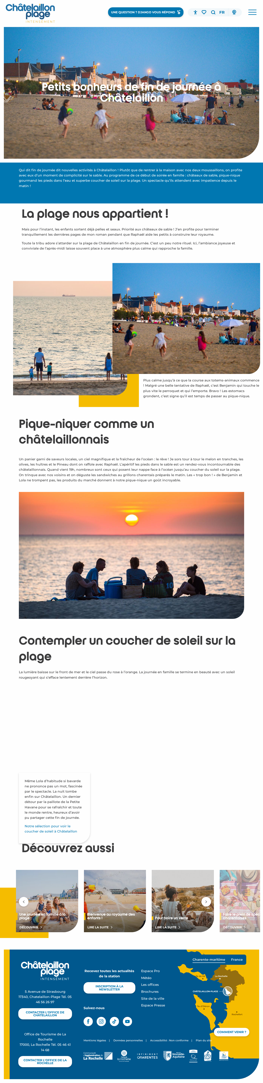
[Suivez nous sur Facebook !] (88, 1021)
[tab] (209, 960)
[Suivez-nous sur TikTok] (114, 1021)
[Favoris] (204, 12)
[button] (213, 12)
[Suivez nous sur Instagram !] (101, 1021)
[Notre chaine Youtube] (127, 1021)
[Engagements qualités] (193, 1056)
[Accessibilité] (195, 12)
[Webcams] (234, 12)
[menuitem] (30, 13)
